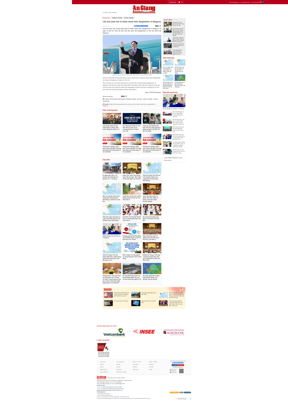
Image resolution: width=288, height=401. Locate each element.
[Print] (158, 26)
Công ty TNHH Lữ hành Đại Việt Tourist (173, 157)
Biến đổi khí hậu (169, 58)
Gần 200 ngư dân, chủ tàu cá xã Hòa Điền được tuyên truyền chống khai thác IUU (178, 122)
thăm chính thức (121, 99)
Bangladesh (128, 99)
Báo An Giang (106, 101)
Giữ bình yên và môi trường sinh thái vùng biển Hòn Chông (179, 151)
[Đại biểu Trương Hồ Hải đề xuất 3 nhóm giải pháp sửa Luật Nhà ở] (132, 210)
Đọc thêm (106, 160)
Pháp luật (151, 364)
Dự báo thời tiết (167, 160)
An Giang (156, 99)
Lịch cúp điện (255, 2)
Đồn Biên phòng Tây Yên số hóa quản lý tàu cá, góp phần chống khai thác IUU (179, 137)
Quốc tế (102, 367)
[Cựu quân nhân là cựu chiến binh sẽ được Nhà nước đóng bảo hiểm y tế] (112, 119)
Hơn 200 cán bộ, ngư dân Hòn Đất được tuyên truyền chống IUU (178, 129)
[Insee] (144, 332)
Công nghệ (135, 364)
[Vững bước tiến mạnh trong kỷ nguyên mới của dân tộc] (168, 46)
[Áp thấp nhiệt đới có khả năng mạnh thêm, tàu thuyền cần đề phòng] (152, 268)
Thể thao (135, 367)
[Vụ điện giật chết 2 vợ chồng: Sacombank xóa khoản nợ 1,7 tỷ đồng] (112, 168)
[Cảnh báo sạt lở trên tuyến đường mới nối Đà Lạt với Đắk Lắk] (132, 189)
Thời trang (135, 369)
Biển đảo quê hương (170, 92)
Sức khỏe (151, 367)
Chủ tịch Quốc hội (113, 99)
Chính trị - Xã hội (117, 18)
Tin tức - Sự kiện (128, 18)
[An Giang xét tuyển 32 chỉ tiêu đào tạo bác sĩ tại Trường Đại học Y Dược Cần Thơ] (132, 119)
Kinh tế (101, 364)
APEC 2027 (139, 99)
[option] (114, 332)
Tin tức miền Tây (104, 372)
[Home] (179, 2)
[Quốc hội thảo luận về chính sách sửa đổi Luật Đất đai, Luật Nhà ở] (152, 229)
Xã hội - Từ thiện (153, 361)
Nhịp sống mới (103, 369)
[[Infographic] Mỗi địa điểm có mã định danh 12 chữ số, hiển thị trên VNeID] (132, 229)
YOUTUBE (181, 365)
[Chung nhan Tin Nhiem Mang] (115, 377)
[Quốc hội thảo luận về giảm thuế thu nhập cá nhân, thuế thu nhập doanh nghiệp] (152, 189)
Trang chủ (107, 18)
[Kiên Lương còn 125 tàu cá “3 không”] (112, 229)
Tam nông (118, 369)
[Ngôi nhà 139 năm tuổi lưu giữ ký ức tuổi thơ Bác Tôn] (168, 24)
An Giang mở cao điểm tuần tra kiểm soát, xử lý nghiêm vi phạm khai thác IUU (179, 144)
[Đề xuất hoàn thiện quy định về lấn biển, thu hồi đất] (152, 210)
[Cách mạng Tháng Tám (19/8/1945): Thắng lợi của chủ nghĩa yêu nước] (168, 52)
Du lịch (150, 369)
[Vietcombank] (114, 332)
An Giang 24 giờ (120, 361)
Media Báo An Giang (121, 372)
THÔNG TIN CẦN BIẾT (104, 340)
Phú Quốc (150, 99)
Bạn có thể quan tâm (110, 110)
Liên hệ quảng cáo (234, 2)
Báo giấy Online (245, 2)
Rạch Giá (145, 99)
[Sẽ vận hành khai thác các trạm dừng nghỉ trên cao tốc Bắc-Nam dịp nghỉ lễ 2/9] (132, 268)
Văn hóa (118, 367)
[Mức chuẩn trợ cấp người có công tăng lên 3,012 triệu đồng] (132, 248)
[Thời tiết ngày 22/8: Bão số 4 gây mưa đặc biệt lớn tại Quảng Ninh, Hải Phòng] (112, 210)
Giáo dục (118, 364)
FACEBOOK (174, 365)
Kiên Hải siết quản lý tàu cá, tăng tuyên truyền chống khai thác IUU (178, 114)
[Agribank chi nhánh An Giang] (174, 332)
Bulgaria (134, 99)
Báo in (181, 392)
